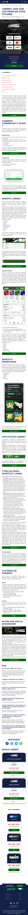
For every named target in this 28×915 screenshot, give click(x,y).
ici (16, 150)
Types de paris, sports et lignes (9, 84)
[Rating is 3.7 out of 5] (12, 29)
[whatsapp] (20, 743)
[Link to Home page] (5, 2)
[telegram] (12, 743)
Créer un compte (14, 153)
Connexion (14, 192)
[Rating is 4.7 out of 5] (12, 861)
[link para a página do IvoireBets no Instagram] (17, 903)
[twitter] (17, 743)
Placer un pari (14, 547)
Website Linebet (5, 77)
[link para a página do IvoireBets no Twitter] (14, 903)
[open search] (22, 2)
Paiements (20, 898)
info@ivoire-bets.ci (13, 907)
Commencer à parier (14, 659)
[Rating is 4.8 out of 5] (12, 839)
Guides (20, 894)
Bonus (20, 892)
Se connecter (14, 565)
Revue (14, 830)
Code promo (7, 896)
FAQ (3, 91)
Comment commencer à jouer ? (9, 75)
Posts (20, 896)
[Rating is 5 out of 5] (12, 819)
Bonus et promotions (6, 80)
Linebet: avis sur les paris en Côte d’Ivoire (15, 5)
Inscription (14, 65)
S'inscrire (14, 353)
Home (3, 5)
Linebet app (14, 465)
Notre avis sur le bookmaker (8, 89)
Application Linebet (6, 82)
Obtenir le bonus (14, 431)
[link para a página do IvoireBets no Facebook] (11, 903)
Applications (7, 898)
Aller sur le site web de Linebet (14, 266)
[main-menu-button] (25, 2)
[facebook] (8, 743)
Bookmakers (6, 5)
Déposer (14, 615)
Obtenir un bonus (14, 772)
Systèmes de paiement (7, 87)
